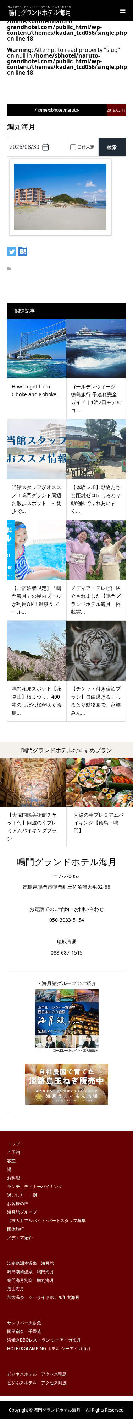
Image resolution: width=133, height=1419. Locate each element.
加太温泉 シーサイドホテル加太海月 (43, 1297)
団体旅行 (15, 1229)
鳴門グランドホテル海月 (71, 861)
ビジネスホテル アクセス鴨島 (37, 1374)
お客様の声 (17, 1203)
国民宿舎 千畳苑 (24, 1331)
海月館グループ (22, 1212)
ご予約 (13, 1152)
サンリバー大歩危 (24, 1323)
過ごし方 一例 (22, 1195)
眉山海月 (15, 1289)
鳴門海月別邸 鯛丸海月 (30, 1280)
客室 (11, 1161)
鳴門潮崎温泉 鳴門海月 (30, 1272)
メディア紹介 (20, 1238)
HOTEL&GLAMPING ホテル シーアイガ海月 (49, 1348)
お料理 (13, 1178)
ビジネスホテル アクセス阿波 (37, 1383)
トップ (13, 1144)
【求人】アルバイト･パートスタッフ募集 (46, 1221)
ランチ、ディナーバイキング (34, 1186)
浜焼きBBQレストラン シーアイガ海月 (44, 1340)
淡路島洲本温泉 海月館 (30, 1263)
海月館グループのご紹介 (69, 983)
